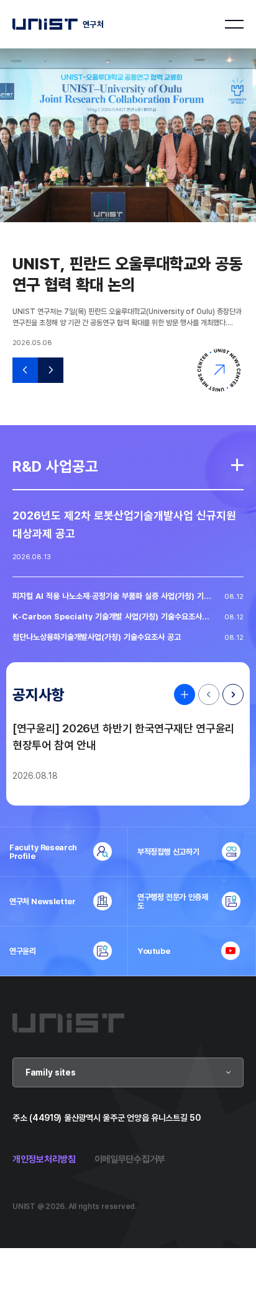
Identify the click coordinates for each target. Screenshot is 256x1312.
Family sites (50, 1072)
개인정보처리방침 (44, 1159)
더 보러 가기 (237, 465)
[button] (25, 370)
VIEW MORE (181, 694)
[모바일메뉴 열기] (234, 24)
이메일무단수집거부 (129, 1159)
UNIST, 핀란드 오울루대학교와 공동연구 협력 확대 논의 (127, 273)
